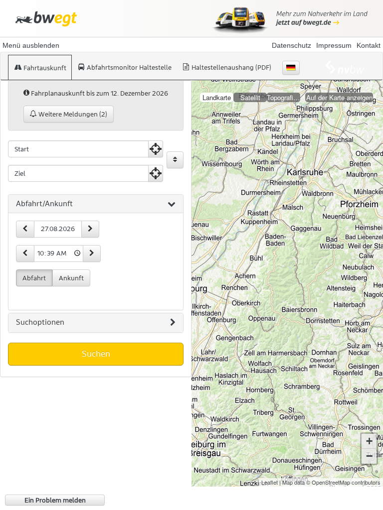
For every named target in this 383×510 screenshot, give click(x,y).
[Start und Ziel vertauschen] (175, 159)
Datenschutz (291, 45)
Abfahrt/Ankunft (44, 204)
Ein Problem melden (55, 500)
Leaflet (269, 482)
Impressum (334, 45)
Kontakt (369, 45)
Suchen (96, 353)
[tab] (95, 204)
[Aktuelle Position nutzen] (155, 148)
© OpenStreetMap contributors (343, 482)
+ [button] (369, 441)
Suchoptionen (40, 322)
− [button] (369, 456)
